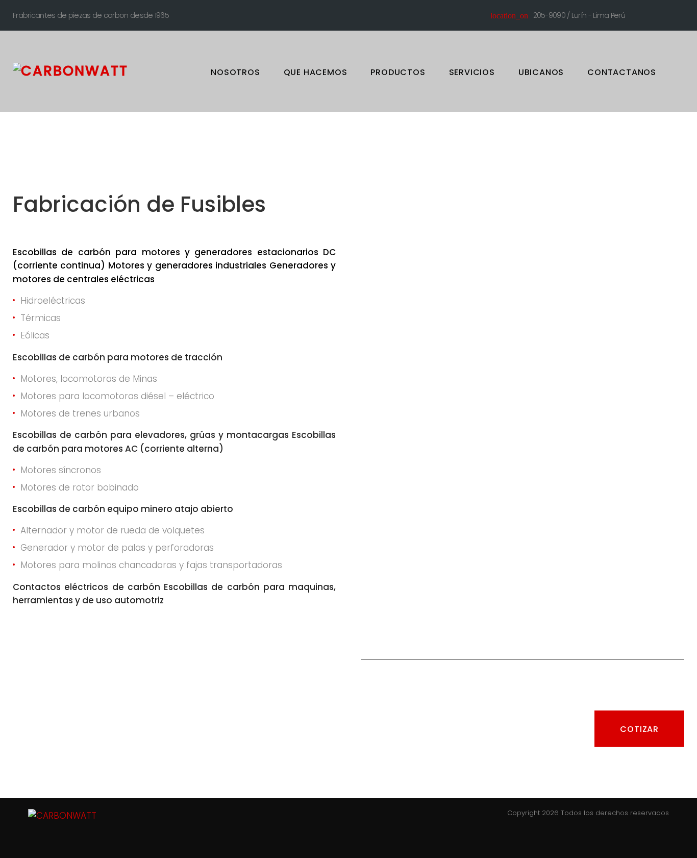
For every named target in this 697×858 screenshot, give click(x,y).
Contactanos (621, 72)
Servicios (472, 72)
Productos (397, 72)
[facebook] (643, 14)
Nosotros (235, 72)
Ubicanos (541, 72)
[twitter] (662, 14)
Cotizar (639, 729)
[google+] (681, 14)
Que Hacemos (315, 72)
